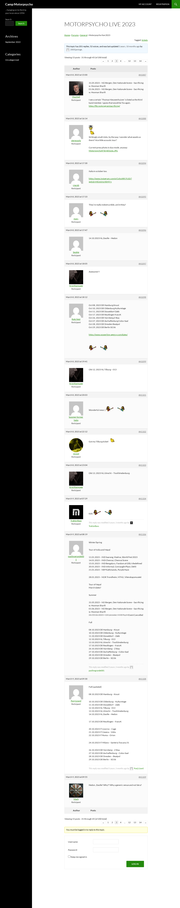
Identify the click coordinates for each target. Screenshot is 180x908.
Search (8, 19)
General (83, 35)
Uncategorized (12, 60)
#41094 (142, 163)
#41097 (142, 263)
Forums (75, 35)
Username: (73, 842)
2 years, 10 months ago (129, 46)
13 (135, 61)
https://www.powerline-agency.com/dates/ (108, 334)
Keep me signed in (79, 857)
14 (140, 61)
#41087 (142, 74)
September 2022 (13, 42)
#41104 (142, 498)
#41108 (142, 678)
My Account (145, 4)
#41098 (142, 297)
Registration (162, 4)
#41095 (142, 196)
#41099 (142, 361)
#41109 (142, 777)
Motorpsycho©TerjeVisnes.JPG (103, 150)
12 (129, 61)
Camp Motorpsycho (19, 4)
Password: (73, 850)
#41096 (142, 230)
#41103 (142, 465)
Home (67, 35)
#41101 (142, 395)
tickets (145, 40)
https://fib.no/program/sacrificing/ (104, 106)
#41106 (142, 534)
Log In (135, 864)
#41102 (142, 431)
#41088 (142, 118)
